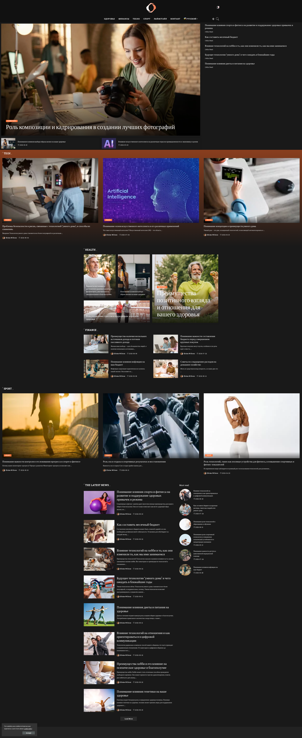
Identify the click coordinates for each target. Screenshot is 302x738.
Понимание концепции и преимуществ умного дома (230, 226)
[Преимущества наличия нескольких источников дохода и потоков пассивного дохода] (96, 344)
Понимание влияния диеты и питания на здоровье (230, 63)
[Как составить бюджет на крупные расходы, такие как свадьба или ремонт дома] (185, 509)
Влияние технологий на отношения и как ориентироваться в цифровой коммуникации (143, 637)
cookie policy (28, 729)
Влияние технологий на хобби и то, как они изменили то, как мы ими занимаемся (246, 45)
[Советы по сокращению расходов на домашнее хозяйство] (165, 369)
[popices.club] (151, 7)
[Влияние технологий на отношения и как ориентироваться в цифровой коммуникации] (99, 643)
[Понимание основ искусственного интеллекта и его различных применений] (151, 190)
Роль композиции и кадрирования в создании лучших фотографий (90, 127)
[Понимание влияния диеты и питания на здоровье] (99, 614)
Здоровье (162, 287)
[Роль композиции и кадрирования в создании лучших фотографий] (100, 80)
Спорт (7, 455)
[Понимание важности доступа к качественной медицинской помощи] (185, 555)
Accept (28, 733)
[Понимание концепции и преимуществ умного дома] (252, 190)
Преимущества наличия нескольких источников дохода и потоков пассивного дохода (129, 339)
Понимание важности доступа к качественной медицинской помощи (204, 553)
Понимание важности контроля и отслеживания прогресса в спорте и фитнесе (41, 461)
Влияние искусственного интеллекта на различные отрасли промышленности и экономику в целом (158, 141)
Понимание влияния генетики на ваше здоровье (142, 693)
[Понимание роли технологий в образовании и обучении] (185, 524)
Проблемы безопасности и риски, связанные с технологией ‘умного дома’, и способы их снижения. (46, 228)
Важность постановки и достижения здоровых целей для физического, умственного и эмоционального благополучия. (99, 290)
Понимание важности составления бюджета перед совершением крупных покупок (197, 339)
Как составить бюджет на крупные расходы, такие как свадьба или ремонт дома (205, 508)
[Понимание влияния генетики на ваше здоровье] (99, 700)
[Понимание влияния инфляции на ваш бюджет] (96, 369)
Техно (7, 220)
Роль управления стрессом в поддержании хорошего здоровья (112, 317)
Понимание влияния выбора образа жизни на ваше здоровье (42, 141)
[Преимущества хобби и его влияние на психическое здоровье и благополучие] (99, 672)
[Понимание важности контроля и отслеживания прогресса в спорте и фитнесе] (50, 425)
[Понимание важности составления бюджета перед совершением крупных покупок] (165, 344)
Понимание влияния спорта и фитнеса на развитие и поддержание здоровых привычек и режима (249, 26)
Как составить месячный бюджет (221, 36)
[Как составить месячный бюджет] (99, 531)
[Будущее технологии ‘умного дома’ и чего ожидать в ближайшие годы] (99, 586)
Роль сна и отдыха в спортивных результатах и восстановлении (134, 461)
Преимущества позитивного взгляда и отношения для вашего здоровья (183, 303)
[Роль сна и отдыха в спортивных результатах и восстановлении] (151, 425)
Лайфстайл (11, 121)
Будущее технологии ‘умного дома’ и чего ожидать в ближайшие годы (240, 54)
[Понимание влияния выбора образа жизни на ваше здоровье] (8, 143)
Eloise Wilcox (14, 133)
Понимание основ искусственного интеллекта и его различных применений (141, 226)
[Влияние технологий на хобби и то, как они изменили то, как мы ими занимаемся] (99, 559)
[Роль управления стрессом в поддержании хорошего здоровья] (117, 311)
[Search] (217, 18)
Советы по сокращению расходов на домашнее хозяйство (198, 363)
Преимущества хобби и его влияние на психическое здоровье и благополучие (142, 666)
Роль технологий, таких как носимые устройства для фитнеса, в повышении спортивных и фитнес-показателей (249, 463)
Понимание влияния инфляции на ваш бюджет (128, 363)
